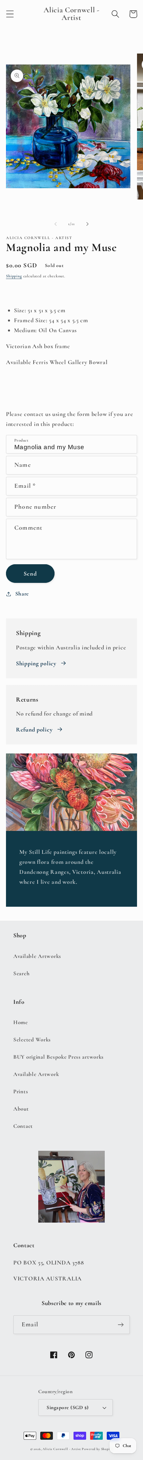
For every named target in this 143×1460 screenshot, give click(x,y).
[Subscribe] (120, 1324)
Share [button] (22, 593)
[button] (10, 14)
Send (30, 573)
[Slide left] (55, 224)
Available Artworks (37, 956)
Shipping (14, 276)
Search (21, 973)
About (21, 1108)
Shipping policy (36, 663)
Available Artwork (36, 1074)
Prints (20, 1091)
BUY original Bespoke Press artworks (58, 1056)
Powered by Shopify (97, 1449)
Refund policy (34, 729)
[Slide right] (87, 224)
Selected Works (32, 1039)
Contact (23, 1126)
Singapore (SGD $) (67, 1407)
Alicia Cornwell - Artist (61, 1449)
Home (20, 1022)
